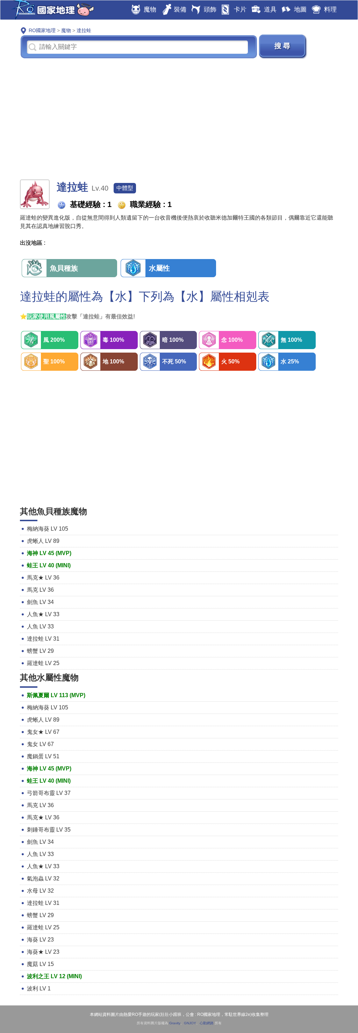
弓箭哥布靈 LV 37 (49, 793)
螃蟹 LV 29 (40, 651)
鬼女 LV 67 (40, 744)
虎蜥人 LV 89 (43, 541)
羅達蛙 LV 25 (43, 663)
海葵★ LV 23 (43, 952)
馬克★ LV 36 (43, 578)
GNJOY (190, 1023)
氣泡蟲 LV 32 (43, 878)
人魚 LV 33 (40, 626)
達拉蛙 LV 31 (43, 639)
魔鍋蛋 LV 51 (43, 756)
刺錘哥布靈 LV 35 (49, 830)
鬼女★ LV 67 (43, 732)
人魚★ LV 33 (43, 614)
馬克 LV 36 (40, 590)
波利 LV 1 (39, 988)
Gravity (174, 1023)
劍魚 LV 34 (40, 602)
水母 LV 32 (40, 891)
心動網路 (207, 1023)
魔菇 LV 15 (40, 964)
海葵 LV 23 (40, 940)
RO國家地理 (51, 10)
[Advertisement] (179, 118)
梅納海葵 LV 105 (47, 529)
